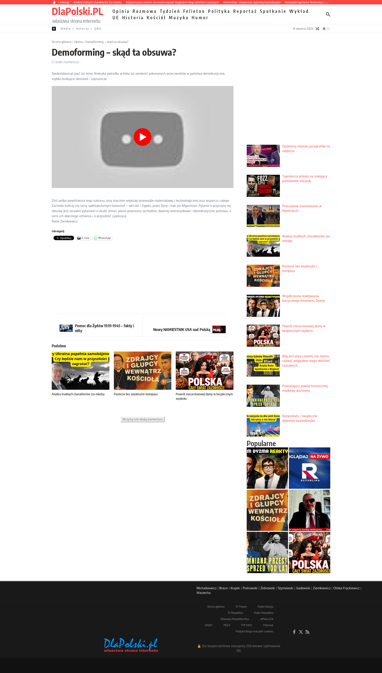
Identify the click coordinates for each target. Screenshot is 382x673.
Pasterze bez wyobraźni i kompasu (136, 394)
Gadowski (303, 588)
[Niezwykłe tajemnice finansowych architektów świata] (309, 510)
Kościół (156, 17)
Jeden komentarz (67, 62)
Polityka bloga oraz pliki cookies (254, 631)
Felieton (194, 11)
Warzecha (204, 593)
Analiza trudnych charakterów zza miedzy (78, 394)
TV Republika (235, 612)
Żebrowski (267, 588)
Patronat (268, 625)
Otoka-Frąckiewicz (346, 588)
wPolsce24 (266, 619)
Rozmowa (145, 11)
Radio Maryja (265, 606)
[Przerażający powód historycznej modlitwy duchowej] (267, 552)
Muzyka (179, 17)
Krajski (235, 588)
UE (116, 17)
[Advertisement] (142, 278)
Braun (223, 588)
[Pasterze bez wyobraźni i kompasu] (267, 510)
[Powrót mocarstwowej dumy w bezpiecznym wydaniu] (309, 552)
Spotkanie (273, 11)
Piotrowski (250, 588)
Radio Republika (263, 612)
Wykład (299, 11)
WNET (208, 625)
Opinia (121, 11)
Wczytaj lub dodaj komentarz (142, 419)
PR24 (226, 625)
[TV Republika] (309, 468)
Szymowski (285, 588)
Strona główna (61, 42)
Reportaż (245, 11)
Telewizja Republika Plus (234, 619)
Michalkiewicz (206, 588)
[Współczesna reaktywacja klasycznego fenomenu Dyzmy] (267, 468)
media (66, 28)
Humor (200, 17)
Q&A (97, 28)
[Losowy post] (317, 28)
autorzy (82, 28)
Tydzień (170, 11)
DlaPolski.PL (77, 11)
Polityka (219, 11)
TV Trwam (241, 606)
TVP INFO (246, 625)
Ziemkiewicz (321, 588)
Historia (133, 17)
